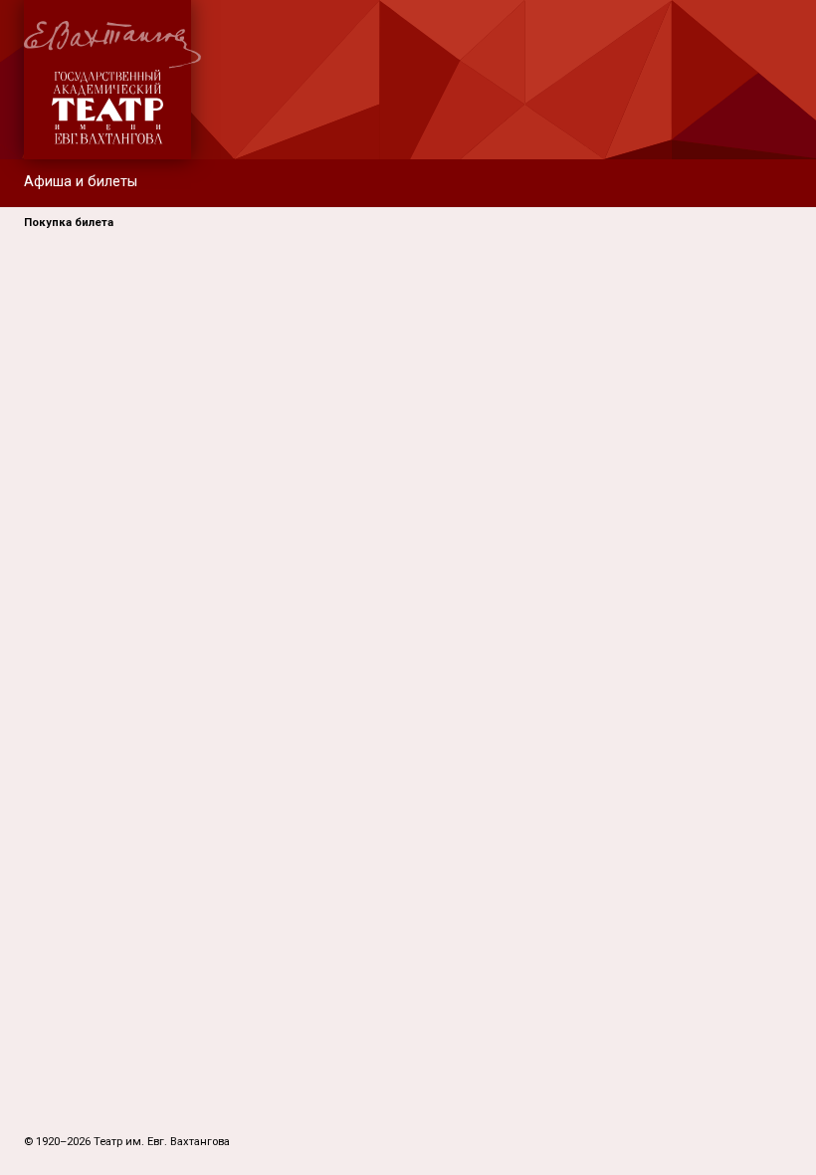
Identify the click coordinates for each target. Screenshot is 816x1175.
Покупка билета (68, 222)
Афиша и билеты (80, 181)
